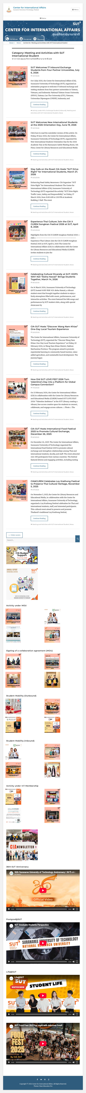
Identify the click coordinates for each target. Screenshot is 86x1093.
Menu (76, 10)
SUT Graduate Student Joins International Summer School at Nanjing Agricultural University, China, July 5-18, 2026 (23, 724)
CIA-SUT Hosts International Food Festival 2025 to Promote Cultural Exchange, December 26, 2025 (53, 431)
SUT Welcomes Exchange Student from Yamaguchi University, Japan (63, 616)
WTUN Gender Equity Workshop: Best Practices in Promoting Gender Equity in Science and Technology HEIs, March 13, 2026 (23, 815)
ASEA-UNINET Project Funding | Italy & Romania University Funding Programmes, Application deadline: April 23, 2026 (62, 796)
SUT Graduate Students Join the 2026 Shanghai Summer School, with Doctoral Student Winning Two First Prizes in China (23, 706)
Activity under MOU (39, 110)
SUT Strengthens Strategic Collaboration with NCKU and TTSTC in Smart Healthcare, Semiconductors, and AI (23, 634)
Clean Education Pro (45, 1086)
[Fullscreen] (77, 909)
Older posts (14, 535)
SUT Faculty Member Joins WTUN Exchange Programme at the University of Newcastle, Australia (62, 815)
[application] (43, 890)
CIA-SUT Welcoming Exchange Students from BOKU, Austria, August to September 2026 (62, 634)
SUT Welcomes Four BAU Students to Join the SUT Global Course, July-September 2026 (62, 769)
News (19, 43)
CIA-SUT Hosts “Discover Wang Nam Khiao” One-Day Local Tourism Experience (54, 327)
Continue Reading (39, 105)
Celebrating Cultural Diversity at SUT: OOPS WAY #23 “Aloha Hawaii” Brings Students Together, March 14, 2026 (54, 277)
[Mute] (74, 909)
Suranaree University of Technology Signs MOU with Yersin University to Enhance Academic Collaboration (62, 679)
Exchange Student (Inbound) (56, 110)
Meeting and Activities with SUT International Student (50, 160)
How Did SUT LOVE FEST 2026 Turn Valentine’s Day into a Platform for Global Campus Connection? (53, 382)
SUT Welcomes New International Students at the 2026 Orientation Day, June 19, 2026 (54, 123)
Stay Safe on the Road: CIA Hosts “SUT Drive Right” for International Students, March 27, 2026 (54, 172)
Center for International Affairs (29, 7)
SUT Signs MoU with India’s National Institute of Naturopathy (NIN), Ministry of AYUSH (23, 661)
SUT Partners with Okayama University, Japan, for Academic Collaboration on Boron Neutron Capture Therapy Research (23, 679)
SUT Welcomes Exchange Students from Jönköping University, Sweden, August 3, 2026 (23, 769)
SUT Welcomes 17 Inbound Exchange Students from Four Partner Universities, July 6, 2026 (55, 70)
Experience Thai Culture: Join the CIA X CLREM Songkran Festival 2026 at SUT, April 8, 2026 (54, 224)
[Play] (9, 909)
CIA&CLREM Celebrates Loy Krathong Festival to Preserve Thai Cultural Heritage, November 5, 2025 (55, 484)
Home (12, 43)
